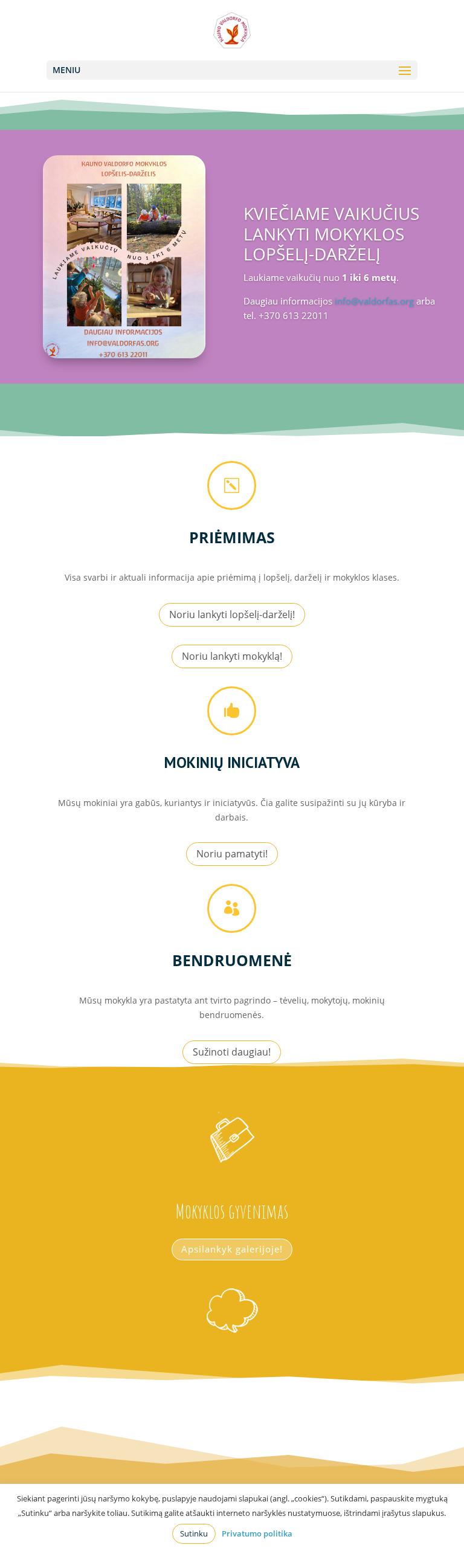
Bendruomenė (232, 960)
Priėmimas (232, 537)
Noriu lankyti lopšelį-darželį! (232, 614)
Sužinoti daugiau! (232, 1052)
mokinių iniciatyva (232, 762)
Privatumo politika (257, 1533)
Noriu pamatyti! (232, 853)
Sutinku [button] (194, 1533)
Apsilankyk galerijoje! (232, 1249)
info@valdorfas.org (374, 301)
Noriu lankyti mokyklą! (232, 656)
